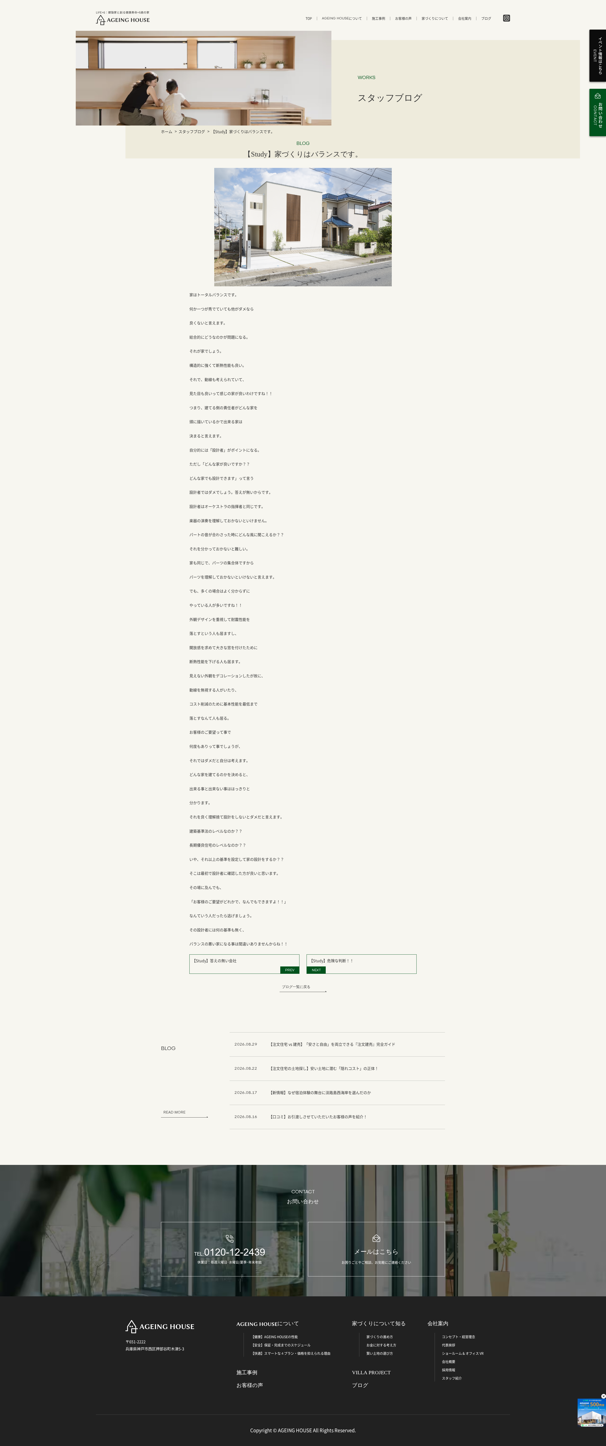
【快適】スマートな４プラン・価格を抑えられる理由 (290, 1353)
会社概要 (448, 1361)
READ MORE (174, 1112)
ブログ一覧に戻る (296, 986)
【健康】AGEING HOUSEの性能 (274, 1336)
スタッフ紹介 (452, 1378)
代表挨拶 (448, 1345)
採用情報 (448, 1369)
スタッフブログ (191, 131)
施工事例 (378, 18)
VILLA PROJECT (371, 1372)
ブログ (486, 18)
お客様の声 (403, 18)
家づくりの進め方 (379, 1336)
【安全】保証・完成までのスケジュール (281, 1345)
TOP (309, 18)
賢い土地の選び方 (379, 1353)
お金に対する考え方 (381, 1345)
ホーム (166, 131)
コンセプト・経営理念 (458, 1336)
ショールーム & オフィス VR (463, 1353)
